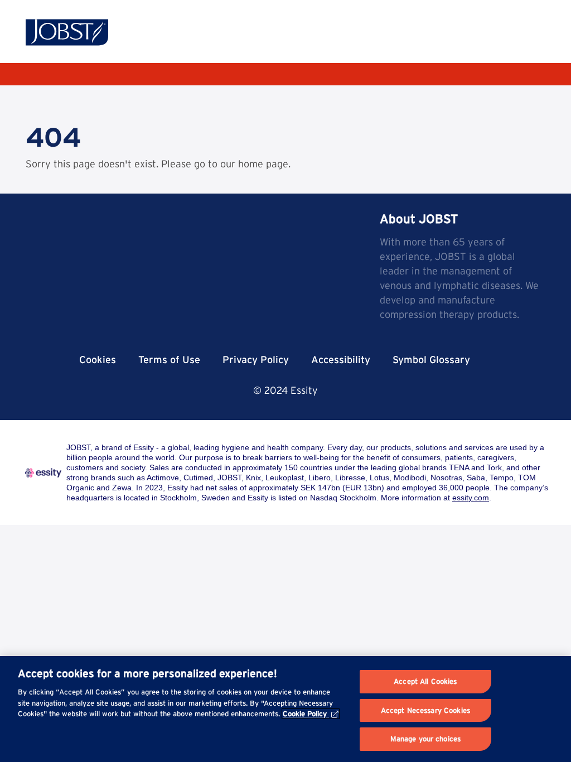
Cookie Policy (305, 714)
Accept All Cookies (425, 681)
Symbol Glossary (431, 359)
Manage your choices (425, 739)
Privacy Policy (255, 359)
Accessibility (340, 359)
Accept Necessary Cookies (425, 710)
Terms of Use (169, 359)
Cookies (97, 359)
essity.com (470, 497)
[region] (285, 709)
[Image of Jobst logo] (67, 32)
